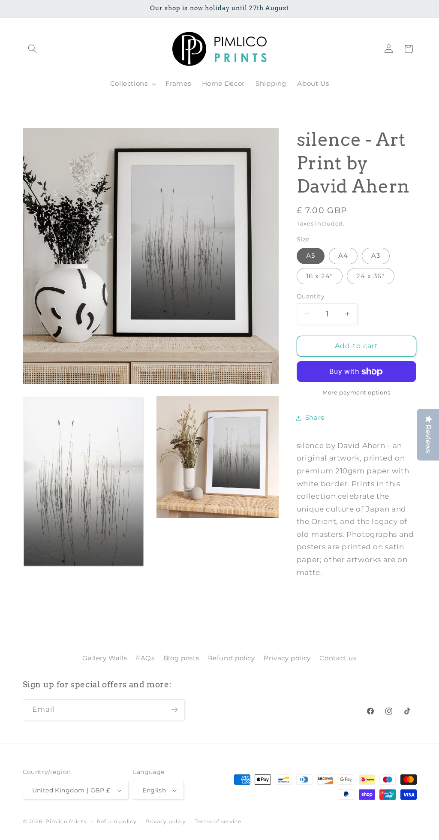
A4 (343, 255)
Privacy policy (287, 658)
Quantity (311, 296)
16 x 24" (319, 276)
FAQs (145, 658)
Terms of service (218, 822)
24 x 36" (370, 276)
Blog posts (181, 658)
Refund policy (231, 658)
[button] (32, 49)
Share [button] (315, 418)
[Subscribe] (174, 709)
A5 (310, 255)
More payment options (356, 392)
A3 (375, 255)
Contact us (337, 658)
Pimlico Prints (65, 822)
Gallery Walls (104, 658)
